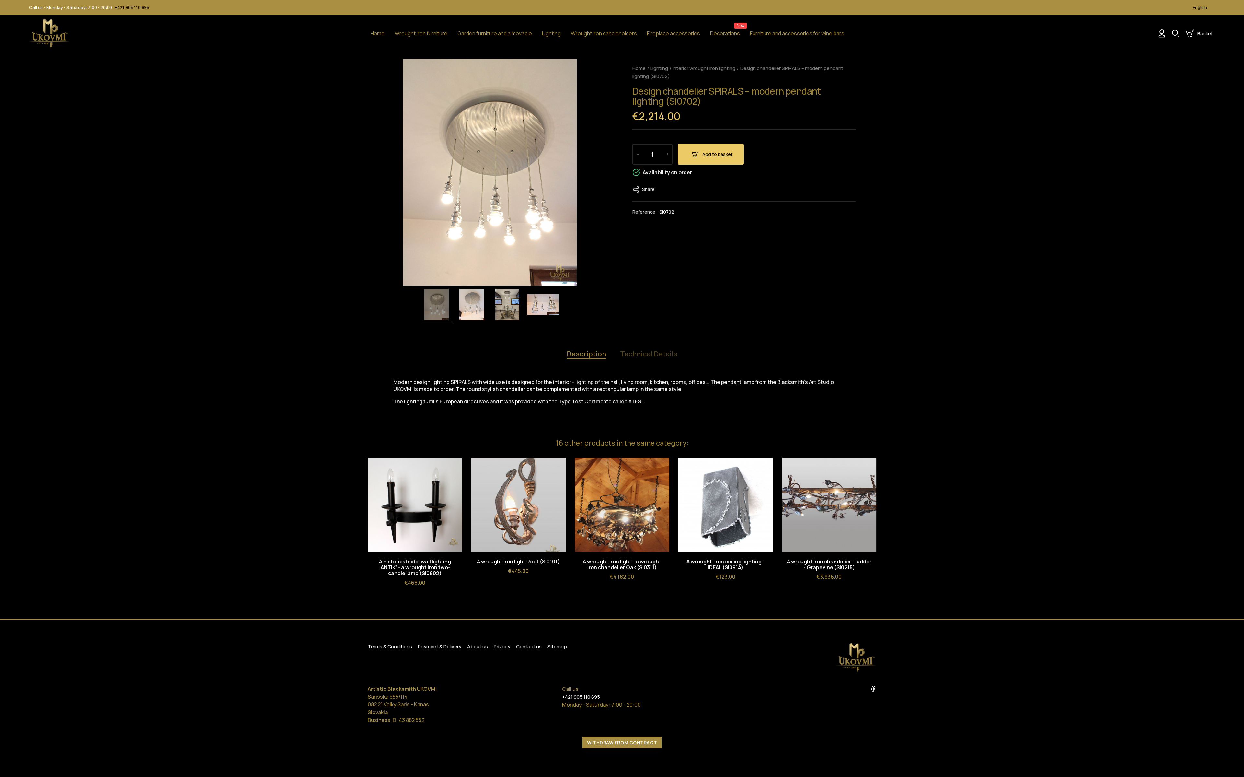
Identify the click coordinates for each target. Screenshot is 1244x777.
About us (477, 646)
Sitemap (557, 646)
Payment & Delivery (439, 646)
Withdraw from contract (622, 742)
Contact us (529, 646)
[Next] (871, 444)
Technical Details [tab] (648, 354)
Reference (643, 212)
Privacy (502, 646)
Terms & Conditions (390, 646)
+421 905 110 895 (132, 7)
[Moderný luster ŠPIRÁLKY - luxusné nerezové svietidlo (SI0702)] (437, 305)
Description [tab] (586, 354)
